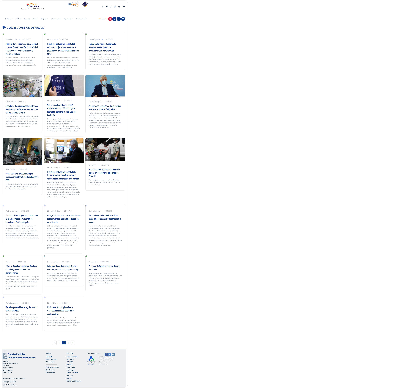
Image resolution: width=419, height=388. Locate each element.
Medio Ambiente (72, 373)
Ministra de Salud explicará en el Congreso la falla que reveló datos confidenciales (60, 310)
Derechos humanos (74, 381)
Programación (81, 19)
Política (18, 19)
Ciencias (70, 362)
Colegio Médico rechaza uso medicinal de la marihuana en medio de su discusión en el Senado (63, 218)
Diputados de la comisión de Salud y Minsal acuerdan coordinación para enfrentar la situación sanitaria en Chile (63, 175)
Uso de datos (50, 372)
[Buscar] (119, 19)
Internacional (56, 19)
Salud (69, 378)
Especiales (68, 19)
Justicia (70, 375)
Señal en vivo (50, 370)
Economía (70, 370)
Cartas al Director (51, 359)
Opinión (35, 19)
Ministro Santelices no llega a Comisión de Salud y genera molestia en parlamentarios (21, 269)
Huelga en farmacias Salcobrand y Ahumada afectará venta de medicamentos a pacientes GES (102, 47)
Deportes (44, 19)
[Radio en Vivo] (110, 19)
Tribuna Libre (50, 362)
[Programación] (114, 19)
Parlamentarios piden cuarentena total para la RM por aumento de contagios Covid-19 (104, 173)
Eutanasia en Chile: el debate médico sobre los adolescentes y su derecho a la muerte (105, 218)
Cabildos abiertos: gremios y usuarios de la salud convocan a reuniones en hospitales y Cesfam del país (22, 218)
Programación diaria (52, 367)
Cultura (27, 19)
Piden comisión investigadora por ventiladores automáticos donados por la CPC (22, 177)
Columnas (49, 356)
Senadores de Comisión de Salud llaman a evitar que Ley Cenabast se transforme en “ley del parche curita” (22, 109)
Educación (71, 367)
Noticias (8, 19)
